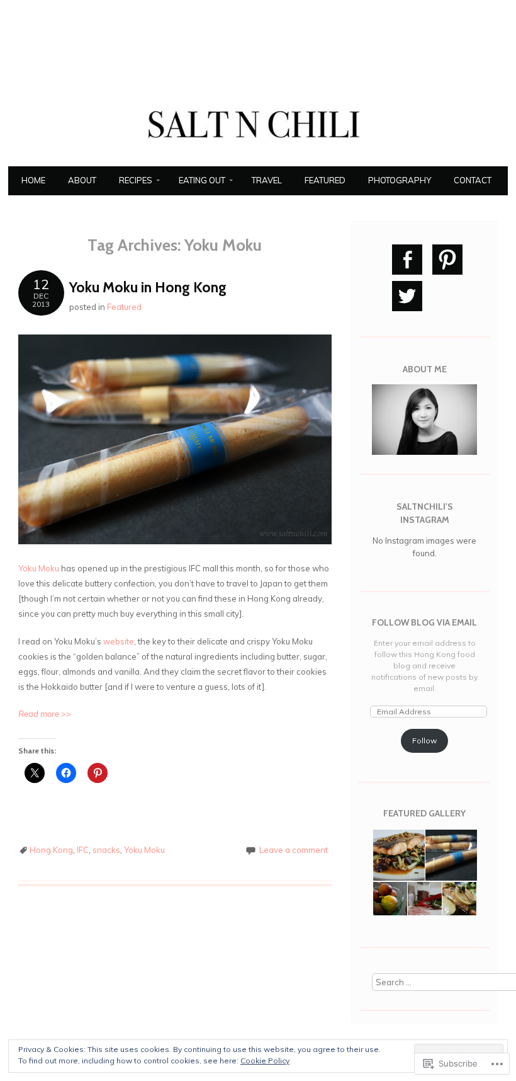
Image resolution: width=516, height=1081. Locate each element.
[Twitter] (407, 296)
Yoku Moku (38, 568)
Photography (399, 180)
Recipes (135, 180)
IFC (83, 850)
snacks (106, 850)
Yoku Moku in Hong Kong (148, 287)
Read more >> (44, 714)
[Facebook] (407, 259)
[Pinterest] (447, 259)
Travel (267, 180)
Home (33, 180)
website (118, 641)
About (82, 180)
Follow (424, 740)
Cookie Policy (264, 1060)
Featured (325, 180)
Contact (472, 180)
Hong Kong (51, 850)
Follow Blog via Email (424, 622)
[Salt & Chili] (258, 158)
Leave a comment (293, 850)
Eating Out (202, 180)
